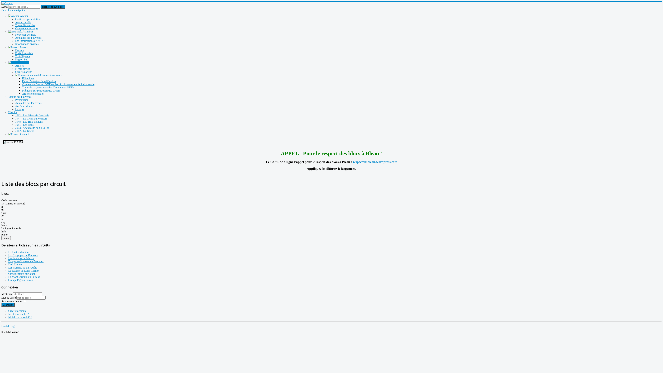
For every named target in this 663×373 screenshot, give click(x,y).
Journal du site (23, 22)
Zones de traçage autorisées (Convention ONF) (48, 87)
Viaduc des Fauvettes (19, 96)
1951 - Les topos (24, 124)
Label (4, 6)
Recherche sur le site (53, 7)
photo (4, 234)
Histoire (12, 112)
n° (2, 206)
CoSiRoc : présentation (27, 19)
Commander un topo (26, 28)
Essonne (19, 50)
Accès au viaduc (24, 106)
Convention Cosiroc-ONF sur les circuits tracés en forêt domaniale (58, 84)
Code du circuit (9, 200)
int (2, 219)
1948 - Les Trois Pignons (29, 121)
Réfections (28, 78)
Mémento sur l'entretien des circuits (41, 90)
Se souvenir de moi (11, 301)
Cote (4, 212)
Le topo (19, 109)
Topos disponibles (25, 25)
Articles (19, 65)
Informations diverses (27, 43)
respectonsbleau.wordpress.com (375, 162)
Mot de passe (8, 297)
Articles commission (33, 93)
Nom (4, 225)
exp (3, 222)
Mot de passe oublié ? (20, 317)
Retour (6, 238)
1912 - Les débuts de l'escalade (32, 115)
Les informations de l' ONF (30, 40)
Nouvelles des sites (25, 34)
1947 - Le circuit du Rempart (31, 118)
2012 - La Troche (24, 131)
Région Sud (21, 59)
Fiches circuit (22, 68)
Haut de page (8, 326)
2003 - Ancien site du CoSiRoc (32, 127)
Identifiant (6, 294)
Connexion (8, 305)
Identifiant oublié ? (18, 314)
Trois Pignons (22, 56)
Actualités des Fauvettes (28, 37)
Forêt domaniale (24, 53)
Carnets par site (23, 71)
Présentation (21, 99)
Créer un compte (17, 310)
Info (3, 231)
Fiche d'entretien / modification (39, 81)
